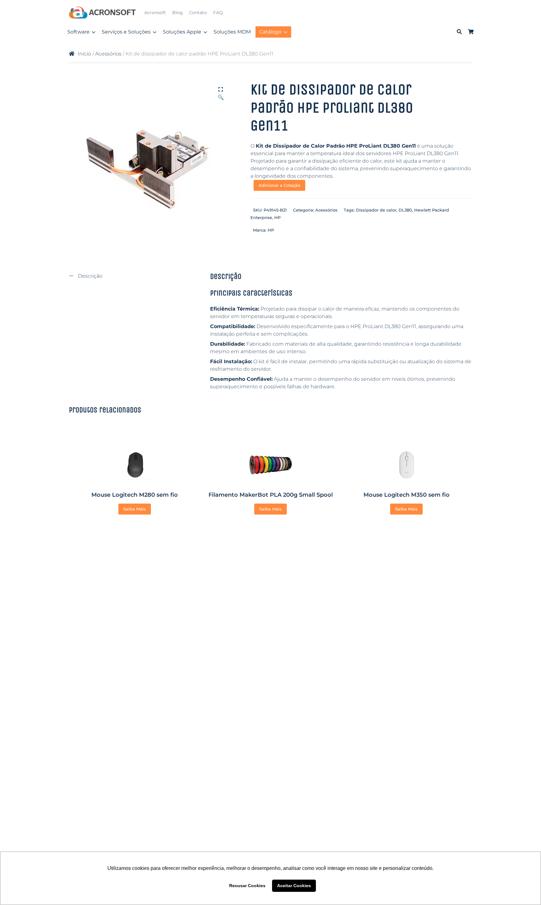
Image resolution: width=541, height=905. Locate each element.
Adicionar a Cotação (279, 185)
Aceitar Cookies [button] (294, 885)
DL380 (405, 209)
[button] (220, 90)
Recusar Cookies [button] (247, 885)
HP (277, 217)
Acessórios (108, 54)
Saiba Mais (134, 508)
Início (84, 54)
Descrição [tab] (89, 276)
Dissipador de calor (376, 209)
